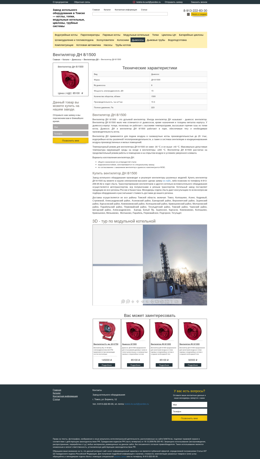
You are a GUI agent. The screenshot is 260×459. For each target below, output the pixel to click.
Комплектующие (64, 45)
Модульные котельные (136, 34)
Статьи (144, 9)
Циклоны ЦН (169, 34)
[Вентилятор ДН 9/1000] (193, 331)
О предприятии (60, 2)
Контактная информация (126, 9)
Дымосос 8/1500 (129, 344)
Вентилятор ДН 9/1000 (190, 344)
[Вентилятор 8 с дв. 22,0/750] (107, 331)
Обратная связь (82, 2)
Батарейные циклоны (191, 34)
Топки (155, 34)
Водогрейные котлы (66, 34)
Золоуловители (105, 40)
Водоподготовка (177, 40)
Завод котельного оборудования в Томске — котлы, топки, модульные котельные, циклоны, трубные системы (69, 18)
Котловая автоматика (88, 45)
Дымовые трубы (156, 40)
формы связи (120, 456)
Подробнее (107, 365)
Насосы (108, 45)
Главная (96, 9)
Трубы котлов (123, 45)
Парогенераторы (90, 34)
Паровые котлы (111, 34)
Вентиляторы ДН (91, 59)
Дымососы (138, 40)
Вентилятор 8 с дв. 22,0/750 (106, 344)
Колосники (123, 40)
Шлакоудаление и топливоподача (74, 40)
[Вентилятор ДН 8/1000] (164, 331)
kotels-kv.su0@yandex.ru (137, 403)
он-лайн (167, 180)
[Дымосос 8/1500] (135, 331)
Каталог (107, 9)
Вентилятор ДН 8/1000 (161, 344)
